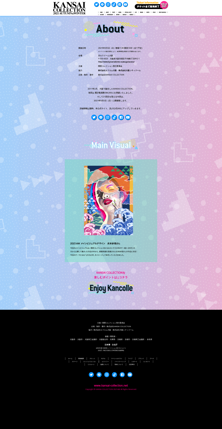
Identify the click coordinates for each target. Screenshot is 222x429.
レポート (134, 361)
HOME (101, 12)
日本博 (107, 344)
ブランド (141, 358)
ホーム (70, 358)
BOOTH (147, 12)
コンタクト (146, 361)
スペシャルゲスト (116, 358)
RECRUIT (131, 14)
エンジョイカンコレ (89, 361)
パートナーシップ (120, 361)
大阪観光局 (103, 339)
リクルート (91, 364)
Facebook (119, 4)
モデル (103, 358)
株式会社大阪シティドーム (130, 70)
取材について (119, 364)
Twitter (96, 4)
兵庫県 (112, 339)
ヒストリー (105, 361)
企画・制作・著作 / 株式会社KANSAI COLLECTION (111, 326)
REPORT (117, 14)
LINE (102, 4)
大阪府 (72, 339)
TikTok (113, 4)
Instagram (108, 4)
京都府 (120, 339)
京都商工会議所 (138, 339)
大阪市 (80, 339)
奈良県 (149, 339)
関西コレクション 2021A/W (69, 8)
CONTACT (124, 14)
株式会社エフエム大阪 (107, 70)
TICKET (113, 12)
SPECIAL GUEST (128, 12)
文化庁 (114, 344)
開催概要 (81, 358)
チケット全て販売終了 (151, 5)
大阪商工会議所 (91, 339)
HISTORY (102, 14)
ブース (152, 358)
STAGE (154, 12)
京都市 (127, 339)
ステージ (74, 361)
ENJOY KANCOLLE (162, 12)
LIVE (136, 12)
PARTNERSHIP (110, 14)
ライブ (130, 358)
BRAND (141, 12)
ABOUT (107, 12)
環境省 (112, 336)
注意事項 (131, 364)
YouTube (125, 4)
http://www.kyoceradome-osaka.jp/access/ (116, 61)
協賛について (104, 364)
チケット (92, 358)
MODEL (120, 12)
